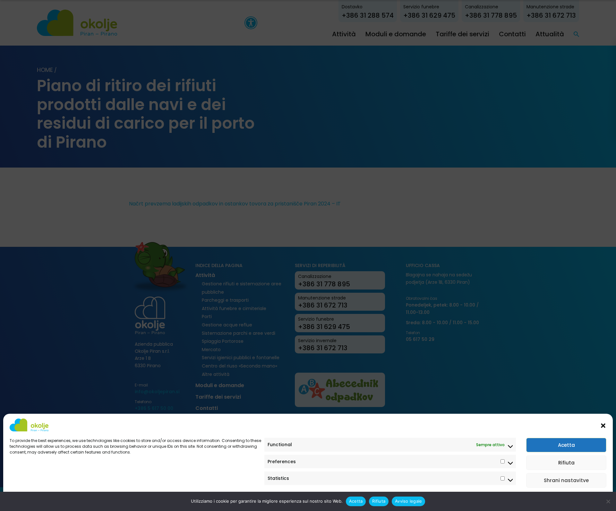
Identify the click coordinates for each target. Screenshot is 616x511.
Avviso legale (23, 499)
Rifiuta (566, 462)
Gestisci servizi (585, 499)
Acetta (566, 445)
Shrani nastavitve (566, 480)
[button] (603, 425)
